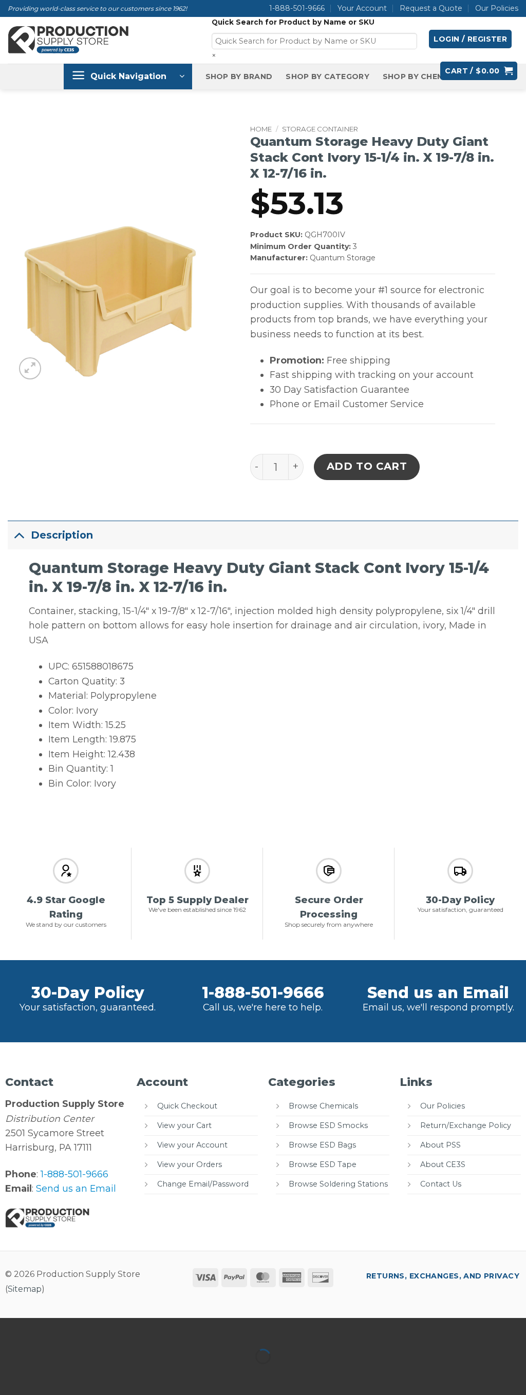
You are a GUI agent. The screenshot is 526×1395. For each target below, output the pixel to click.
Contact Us (440, 1184)
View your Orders (189, 1164)
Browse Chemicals (323, 1106)
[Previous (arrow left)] (11, 1375)
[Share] (78, 1329)
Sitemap (25, 1289)
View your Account (192, 1145)
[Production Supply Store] (69, 40)
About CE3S (442, 1164)
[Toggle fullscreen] (45, 1329)
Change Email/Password (203, 1184)
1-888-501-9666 (297, 8)
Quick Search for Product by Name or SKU (293, 22)
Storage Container (320, 129)
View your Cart (184, 1125)
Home (261, 129)
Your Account (362, 8)
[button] (470, 39)
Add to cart (367, 466)
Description (62, 535)
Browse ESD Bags (322, 1145)
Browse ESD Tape (322, 1164)
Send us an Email (438, 992)
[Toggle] (19, 535)
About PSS (440, 1145)
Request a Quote (431, 8)
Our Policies (496, 8)
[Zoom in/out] (11, 1329)
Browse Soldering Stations (338, 1184)
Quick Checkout (187, 1106)
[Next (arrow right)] (45, 1375)
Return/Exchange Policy (465, 1125)
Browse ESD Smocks (328, 1125)
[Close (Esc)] (112, 1329)
